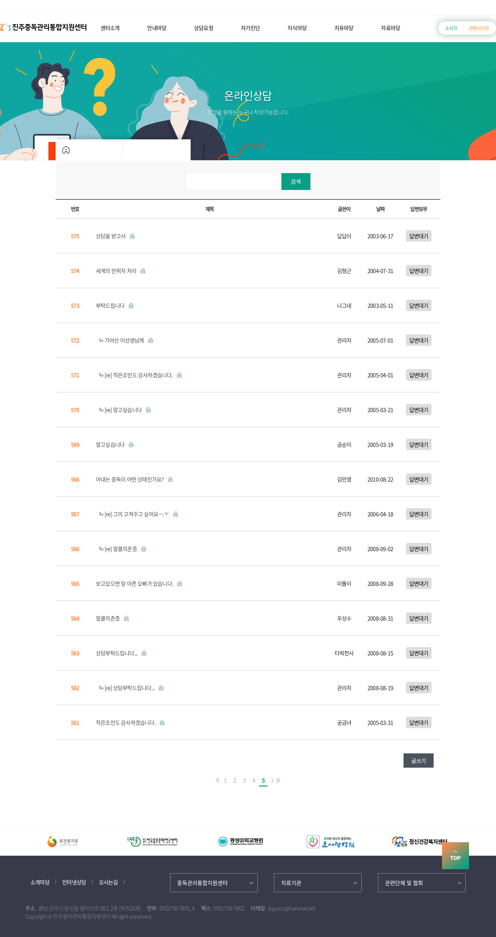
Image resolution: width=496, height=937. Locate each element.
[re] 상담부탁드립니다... (130, 688)
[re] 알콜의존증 (121, 549)
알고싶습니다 (111, 444)
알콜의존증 (108, 618)
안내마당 (156, 28)
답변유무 (418, 209)
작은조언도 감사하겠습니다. (126, 722)
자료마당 (390, 28)
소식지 (451, 28)
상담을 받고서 (111, 236)
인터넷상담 (74, 882)
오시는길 (108, 882)
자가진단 (250, 28)
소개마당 (40, 882)
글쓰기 (418, 760)
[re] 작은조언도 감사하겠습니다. (139, 375)
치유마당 (344, 28)
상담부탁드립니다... (117, 653)
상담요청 (203, 28)
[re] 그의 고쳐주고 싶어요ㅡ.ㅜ (137, 514)
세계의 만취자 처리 (116, 271)
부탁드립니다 (111, 305)
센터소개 (110, 28)
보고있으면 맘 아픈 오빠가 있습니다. (135, 583)
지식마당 (297, 28)
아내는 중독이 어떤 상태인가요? (130, 479)
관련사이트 (479, 28)
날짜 (380, 209)
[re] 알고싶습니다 (124, 410)
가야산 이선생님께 (125, 340)
